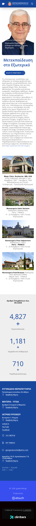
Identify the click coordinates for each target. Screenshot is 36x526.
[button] (3, 4)
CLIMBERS (27, 510)
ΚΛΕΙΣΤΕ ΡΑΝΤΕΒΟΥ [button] (13, 73)
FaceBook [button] (6, 430)
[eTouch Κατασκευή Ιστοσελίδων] (18, 498)
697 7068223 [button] (10, 443)
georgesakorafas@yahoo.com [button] (17, 450)
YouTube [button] (5, 427)
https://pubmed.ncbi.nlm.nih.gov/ (18, 146)
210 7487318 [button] (10, 435)
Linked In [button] (5, 424)
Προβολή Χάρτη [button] (12, 395)
